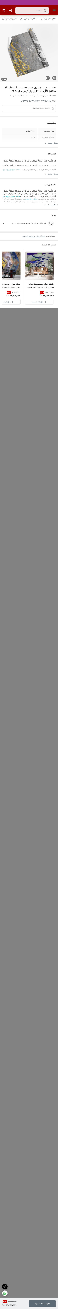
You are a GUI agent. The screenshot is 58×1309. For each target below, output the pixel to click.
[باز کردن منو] (54, 10)
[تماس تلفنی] (5, 1286)
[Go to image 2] (2, 79)
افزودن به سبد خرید (42, 1303)
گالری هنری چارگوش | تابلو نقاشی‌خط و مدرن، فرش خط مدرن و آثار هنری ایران (29, 19)
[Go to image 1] (5, 79)
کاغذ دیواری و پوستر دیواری (34, 236)
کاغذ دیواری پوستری (11, 169)
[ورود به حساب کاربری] (11, 10)
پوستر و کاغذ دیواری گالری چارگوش (36, 100)
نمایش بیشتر (53, 143)
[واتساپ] (5, 1293)
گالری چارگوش (31, 174)
